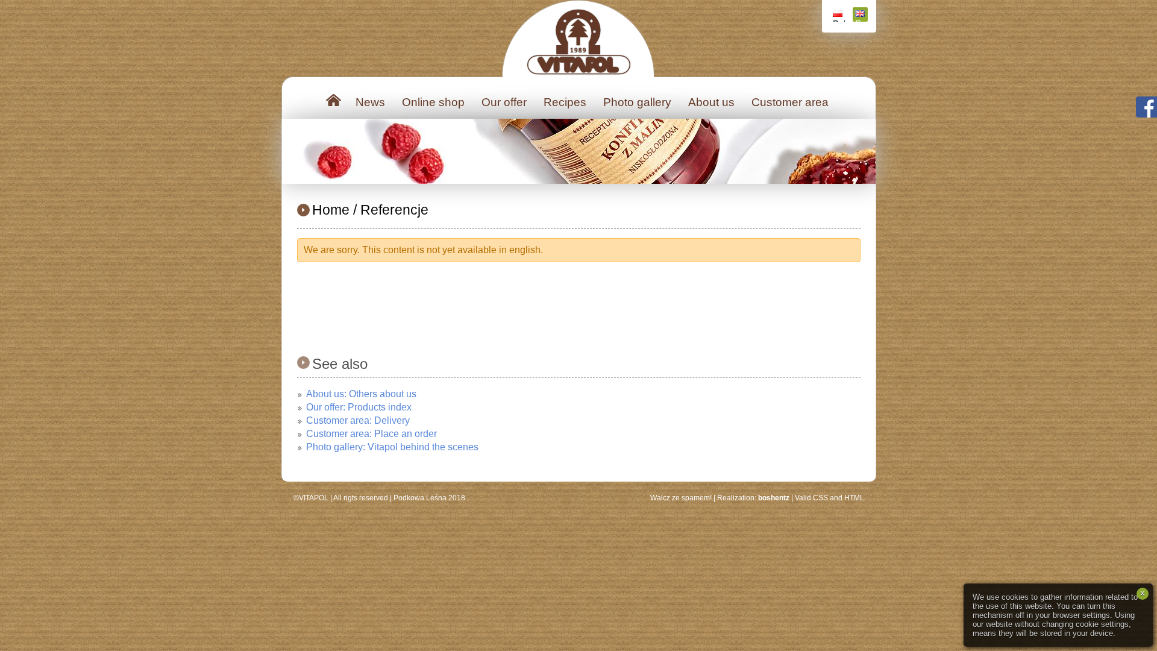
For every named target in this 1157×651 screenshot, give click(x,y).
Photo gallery (637, 102)
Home (331, 210)
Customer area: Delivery (358, 420)
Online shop (433, 102)
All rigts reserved (360, 498)
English (861, 20)
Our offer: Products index (359, 407)
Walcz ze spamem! (681, 498)
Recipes (565, 102)
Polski (839, 20)
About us (711, 102)
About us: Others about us (361, 394)
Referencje (394, 210)
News (370, 102)
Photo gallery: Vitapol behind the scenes (392, 447)
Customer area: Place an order (371, 434)
